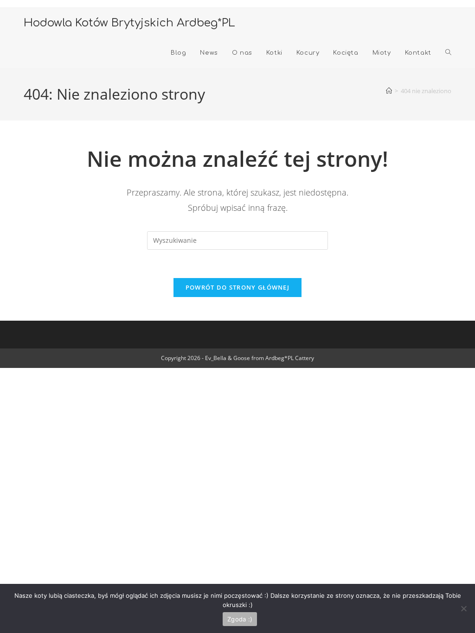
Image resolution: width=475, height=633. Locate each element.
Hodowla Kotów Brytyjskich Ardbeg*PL (129, 23)
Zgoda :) (239, 619)
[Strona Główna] (389, 91)
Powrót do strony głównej (237, 287)
